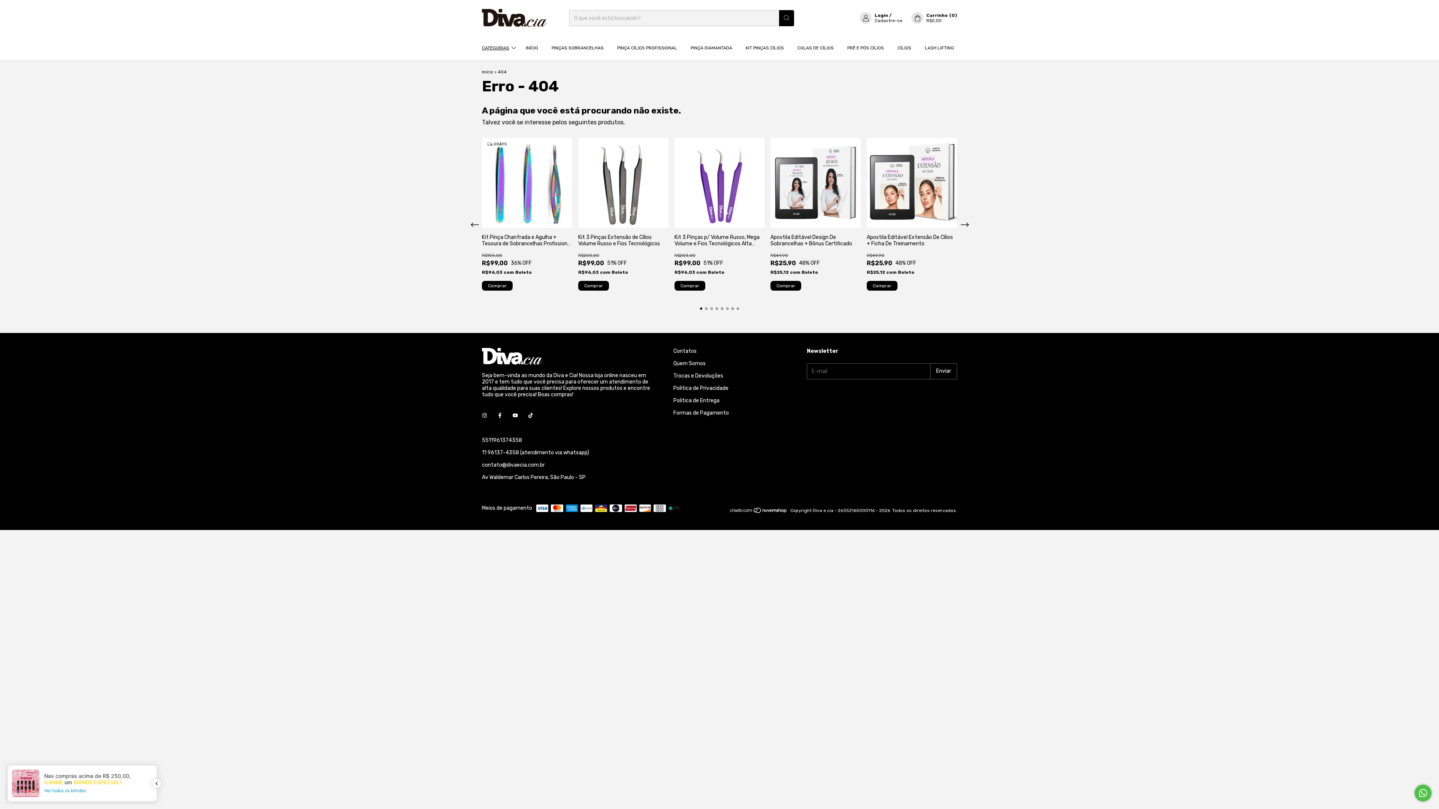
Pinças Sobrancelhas (578, 48)
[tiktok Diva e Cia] (530, 416)
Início (532, 48)
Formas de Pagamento (701, 413)
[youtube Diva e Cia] (515, 416)
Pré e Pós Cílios (865, 48)
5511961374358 (502, 440)
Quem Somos (689, 363)
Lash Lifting (939, 48)
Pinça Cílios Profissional (647, 48)
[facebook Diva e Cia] (500, 416)
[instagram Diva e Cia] (484, 416)
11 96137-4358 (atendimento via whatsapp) (535, 452)
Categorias (495, 48)
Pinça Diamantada (711, 48)
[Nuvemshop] (759, 512)
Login (881, 15)
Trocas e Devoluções (698, 376)
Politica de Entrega (696, 400)
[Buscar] (786, 18)
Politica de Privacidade (700, 388)
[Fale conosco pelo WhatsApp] (1423, 793)
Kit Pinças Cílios (765, 48)
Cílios (904, 48)
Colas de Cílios (815, 48)
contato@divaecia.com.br (513, 465)
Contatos (685, 351)
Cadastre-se (888, 20)
